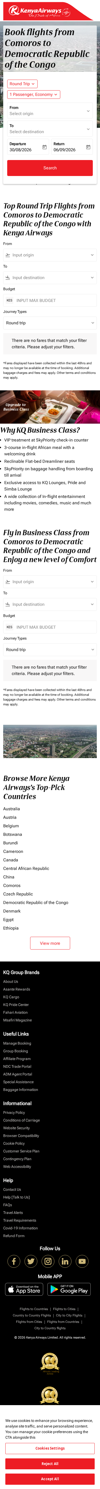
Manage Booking (17, 1043)
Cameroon (13, 851)
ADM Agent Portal (17, 1074)
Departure (18, 144)
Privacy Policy (14, 1112)
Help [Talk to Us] (16, 1197)
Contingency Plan (17, 1159)
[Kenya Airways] (13, 1261)
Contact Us (12, 1189)
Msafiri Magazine (17, 1020)
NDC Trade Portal (17, 1066)
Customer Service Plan (21, 1151)
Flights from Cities (29, 1322)
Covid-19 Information (20, 1228)
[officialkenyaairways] (48, 1261)
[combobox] (52, 255)
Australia (11, 808)
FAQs (7, 1205)
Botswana (12, 834)
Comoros (12, 885)
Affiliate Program (17, 1059)
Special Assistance (18, 1082)
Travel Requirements (19, 1220)
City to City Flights (69, 1315)
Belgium (11, 825)
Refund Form (14, 1236)
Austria (10, 817)
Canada (10, 859)
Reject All (50, 1463)
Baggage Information (20, 1089)
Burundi (10, 842)
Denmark (12, 911)
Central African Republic (26, 868)
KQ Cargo (11, 997)
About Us (10, 981)
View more (50, 943)
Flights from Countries (63, 1322)
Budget (9, 289)
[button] (33, 94)
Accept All (50, 1478)
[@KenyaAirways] (31, 1261)
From (14, 107)
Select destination (27, 131)
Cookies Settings (50, 1448)
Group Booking (15, 1051)
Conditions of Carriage (21, 1120)
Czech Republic (18, 894)
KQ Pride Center (16, 1005)
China (8, 877)
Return (59, 144)
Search (50, 167)
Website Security (16, 1128)
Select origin (21, 113)
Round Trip (20, 83)
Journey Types (15, 311)
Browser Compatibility (21, 1136)
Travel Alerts (13, 1212)
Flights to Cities (64, 1309)
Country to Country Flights (32, 1315)
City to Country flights (50, 1328)
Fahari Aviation (15, 1012)
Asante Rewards (16, 989)
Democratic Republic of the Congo (35, 902)
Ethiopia (11, 928)
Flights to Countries (34, 1309)
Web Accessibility (17, 1166)
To (12, 126)
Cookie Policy (14, 1143)
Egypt (8, 919)
